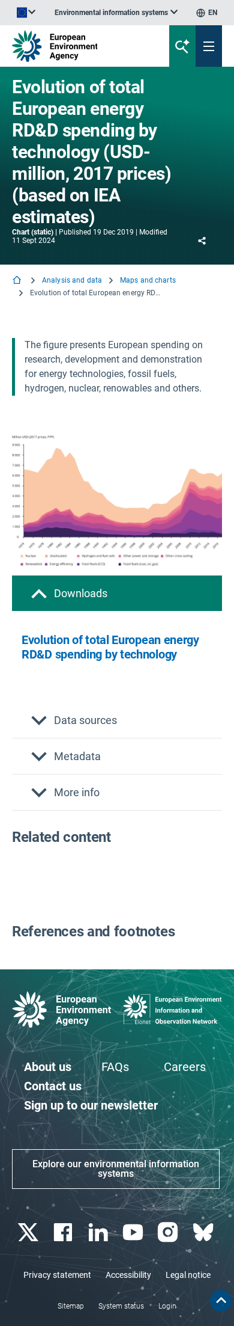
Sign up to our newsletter (91, 1105)
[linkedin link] (99, 1232)
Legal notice (188, 1275)
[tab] (117, 593)
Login (167, 1306)
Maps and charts (148, 280)
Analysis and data (72, 280)
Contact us (53, 1086)
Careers (185, 1067)
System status (121, 1306)
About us (47, 1067)
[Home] (18, 281)
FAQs (115, 1067)
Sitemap (71, 1306)
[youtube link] (134, 1232)
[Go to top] (221, 1301)
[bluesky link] (204, 1232)
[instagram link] (169, 1232)
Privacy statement (57, 1275)
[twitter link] (29, 1232)
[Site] (79, 46)
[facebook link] (64, 1232)
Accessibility (128, 1275)
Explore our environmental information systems (115, 1168)
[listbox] (116, 12)
